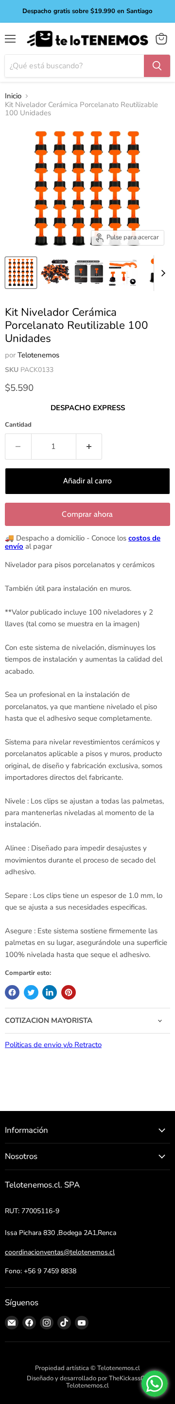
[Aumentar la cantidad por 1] (89, 446)
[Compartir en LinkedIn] (49, 992)
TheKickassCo (128, 1378)
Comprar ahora (87, 514)
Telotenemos (38, 355)
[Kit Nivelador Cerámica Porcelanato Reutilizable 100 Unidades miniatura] (20, 272)
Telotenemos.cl (87, 1385)
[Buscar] (157, 66)
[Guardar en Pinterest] (68, 992)
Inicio (13, 96)
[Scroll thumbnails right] (161, 273)
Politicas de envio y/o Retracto (53, 1044)
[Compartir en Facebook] (12, 992)
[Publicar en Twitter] (31, 992)
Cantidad (18, 425)
